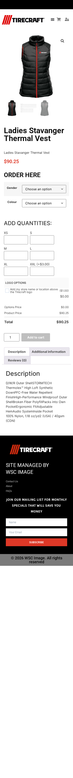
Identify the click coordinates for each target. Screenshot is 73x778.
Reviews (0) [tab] (17, 360)
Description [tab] (17, 352)
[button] (62, 41)
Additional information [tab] (49, 352)
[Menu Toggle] (53, 19)
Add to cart (35, 337)
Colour (12, 202)
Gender (12, 188)
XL (6, 264)
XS (6, 233)
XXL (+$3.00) (40, 264)
